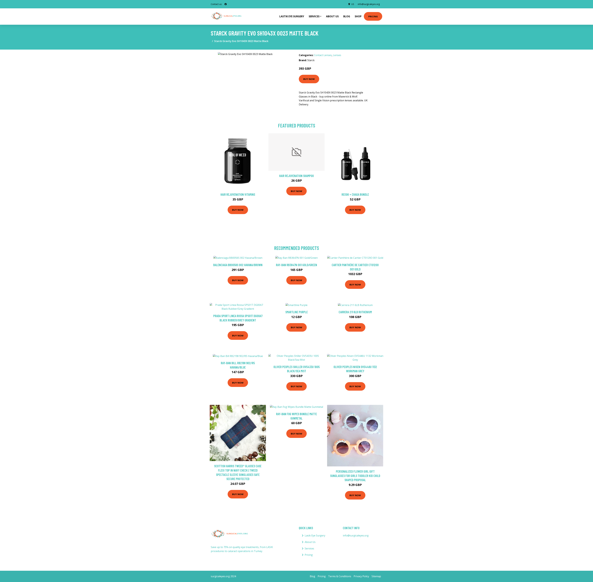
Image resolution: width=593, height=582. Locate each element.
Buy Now (309, 78)
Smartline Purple (296, 312)
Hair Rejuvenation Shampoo (296, 176)
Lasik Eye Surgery (315, 535)
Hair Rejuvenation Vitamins (238, 194)
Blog (346, 16)
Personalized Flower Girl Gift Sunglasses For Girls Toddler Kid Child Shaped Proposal (355, 475)
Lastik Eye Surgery (291, 16)
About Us (332, 16)
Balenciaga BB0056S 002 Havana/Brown (238, 265)
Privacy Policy (361, 576)
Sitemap (376, 576)
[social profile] (225, 4)
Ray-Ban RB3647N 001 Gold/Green (296, 265)
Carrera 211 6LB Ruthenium (355, 312)
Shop (358, 16)
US (352, 4)
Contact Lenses (323, 55)
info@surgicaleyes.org (369, 4)
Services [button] (314, 16)
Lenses (337, 55)
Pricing (373, 16)
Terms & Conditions (339, 576)
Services (309, 548)
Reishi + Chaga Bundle (355, 194)
